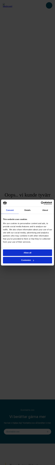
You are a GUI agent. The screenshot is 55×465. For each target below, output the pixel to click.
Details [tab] (27, 210)
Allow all (27, 253)
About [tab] (45, 210)
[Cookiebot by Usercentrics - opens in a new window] (41, 203)
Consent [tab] (10, 210)
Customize (26, 260)
